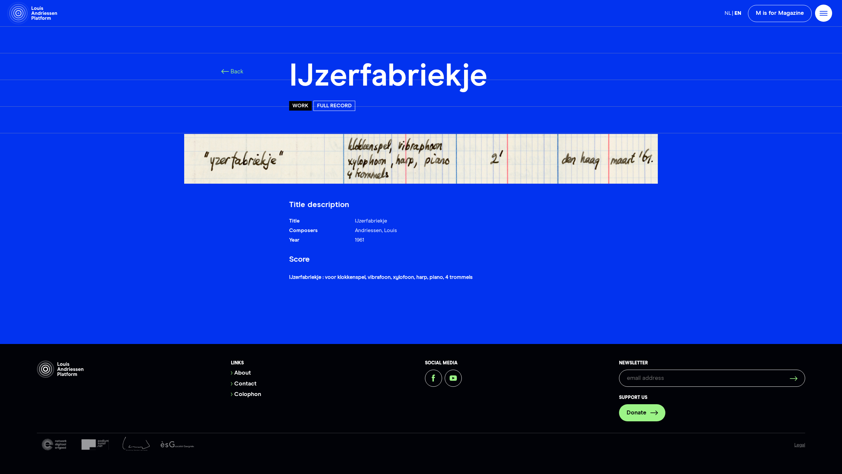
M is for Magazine (780, 13)
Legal (799, 445)
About (242, 373)
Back (237, 72)
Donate (636, 413)
